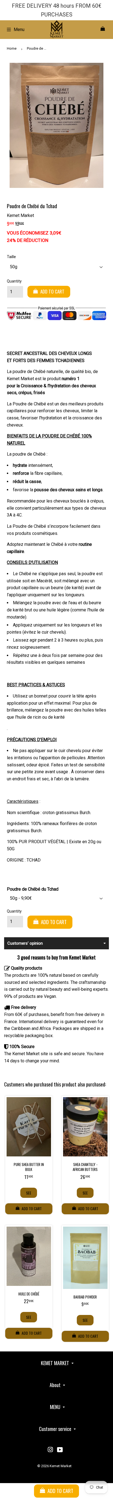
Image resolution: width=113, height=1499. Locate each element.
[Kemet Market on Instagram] (50, 1450)
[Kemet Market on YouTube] (60, 1450)
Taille (11, 257)
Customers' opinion (25, 943)
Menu (19, 29)
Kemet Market (61, 1466)
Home (11, 48)
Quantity (14, 281)
